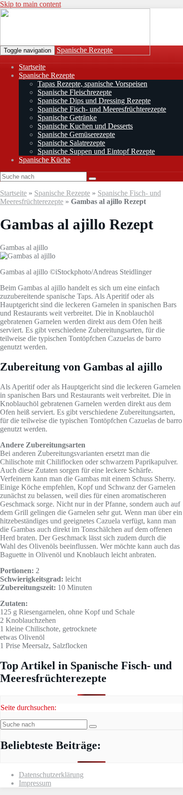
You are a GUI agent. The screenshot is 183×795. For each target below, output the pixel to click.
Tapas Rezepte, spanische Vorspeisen (92, 84)
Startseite (32, 67)
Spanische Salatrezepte (71, 143)
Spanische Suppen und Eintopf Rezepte (96, 151)
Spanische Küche (44, 160)
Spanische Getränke (67, 117)
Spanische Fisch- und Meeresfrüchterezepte (102, 109)
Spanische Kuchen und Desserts (85, 126)
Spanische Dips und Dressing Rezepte (94, 101)
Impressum (35, 783)
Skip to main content (30, 4)
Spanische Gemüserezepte (76, 134)
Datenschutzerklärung (51, 775)
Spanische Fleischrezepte (75, 92)
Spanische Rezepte (85, 50)
